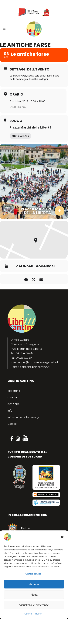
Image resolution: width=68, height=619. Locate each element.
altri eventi (19, 136)
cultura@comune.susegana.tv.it (37, 362)
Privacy (38, 613)
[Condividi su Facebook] (26, 279)
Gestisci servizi (33, 573)
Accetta (34, 584)
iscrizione (14, 404)
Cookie (28, 613)
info (10, 410)
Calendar (24, 266)
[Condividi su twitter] (33, 279)
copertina (14, 391)
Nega (34, 594)
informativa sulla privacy (23, 417)
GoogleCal (45, 266)
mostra (12, 397)
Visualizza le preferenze (34, 605)
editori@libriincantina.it (34, 367)
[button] (62, 537)
